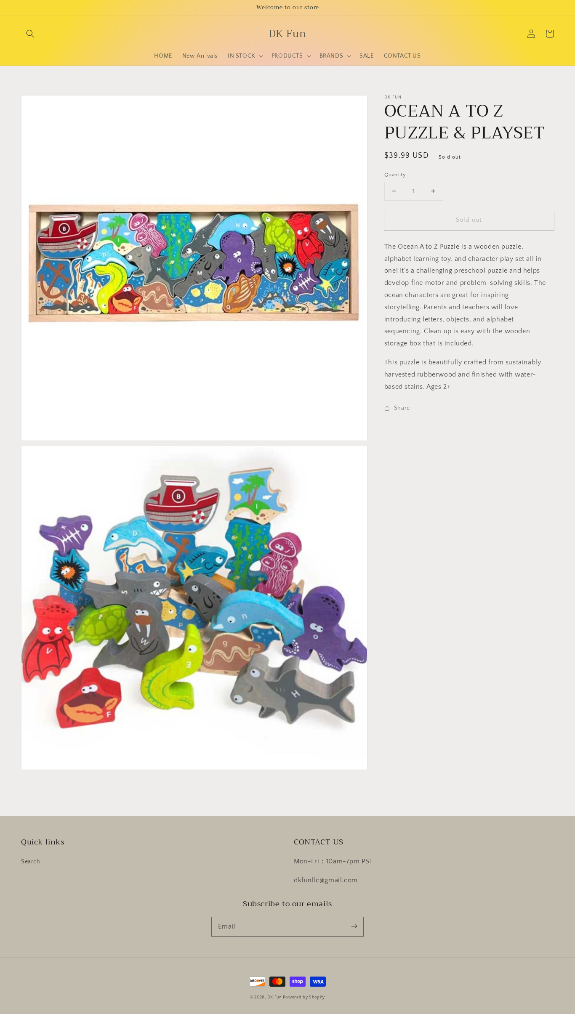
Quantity (395, 175)
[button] (30, 33)
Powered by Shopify (304, 997)
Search (30, 861)
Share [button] (402, 408)
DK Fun (274, 997)
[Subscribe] (354, 926)
